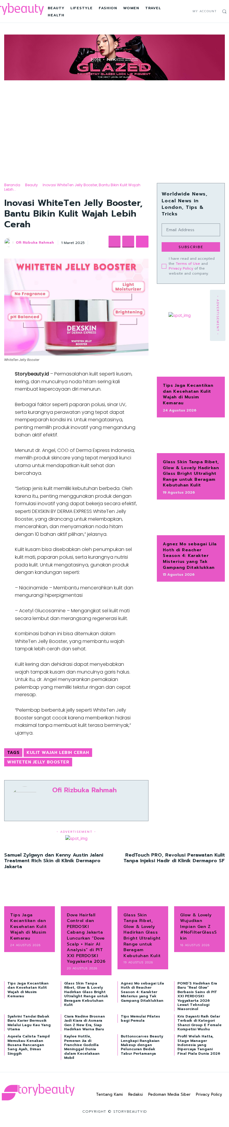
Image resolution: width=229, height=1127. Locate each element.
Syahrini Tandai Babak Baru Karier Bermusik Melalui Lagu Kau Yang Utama (29, 1023)
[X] (185, 11)
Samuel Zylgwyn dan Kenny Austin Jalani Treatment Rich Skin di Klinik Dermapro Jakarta (53, 860)
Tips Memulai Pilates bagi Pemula (140, 1018)
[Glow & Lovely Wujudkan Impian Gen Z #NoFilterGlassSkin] (199, 895)
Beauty (31, 184)
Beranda (12, 184)
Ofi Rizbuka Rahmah (35, 242)
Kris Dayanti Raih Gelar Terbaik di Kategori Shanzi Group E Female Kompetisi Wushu (199, 1023)
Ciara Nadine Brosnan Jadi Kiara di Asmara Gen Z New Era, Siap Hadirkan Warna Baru (84, 1023)
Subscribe (191, 247)
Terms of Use (188, 263)
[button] (224, 11)
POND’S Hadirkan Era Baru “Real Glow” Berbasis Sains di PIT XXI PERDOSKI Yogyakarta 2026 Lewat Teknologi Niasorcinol (197, 996)
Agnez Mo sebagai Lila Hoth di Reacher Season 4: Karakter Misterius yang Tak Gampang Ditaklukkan (190, 555)
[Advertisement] (114, 126)
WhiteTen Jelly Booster (38, 762)
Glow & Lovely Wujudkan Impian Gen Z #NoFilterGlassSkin (198, 926)
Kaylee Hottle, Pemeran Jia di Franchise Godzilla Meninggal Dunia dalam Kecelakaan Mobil (82, 1047)
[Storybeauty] (38, 1092)
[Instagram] (179, 11)
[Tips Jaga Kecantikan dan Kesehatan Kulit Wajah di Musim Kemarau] (191, 362)
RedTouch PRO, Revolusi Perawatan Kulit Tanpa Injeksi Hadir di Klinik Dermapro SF (174, 857)
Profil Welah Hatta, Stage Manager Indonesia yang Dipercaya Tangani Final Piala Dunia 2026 (198, 1045)
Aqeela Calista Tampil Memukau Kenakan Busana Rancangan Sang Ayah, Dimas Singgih (28, 1045)
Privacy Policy (181, 268)
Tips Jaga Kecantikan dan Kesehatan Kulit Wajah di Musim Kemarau (188, 394)
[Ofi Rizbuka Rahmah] (9, 242)
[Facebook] (172, 11)
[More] (142, 242)
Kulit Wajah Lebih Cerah (58, 752)
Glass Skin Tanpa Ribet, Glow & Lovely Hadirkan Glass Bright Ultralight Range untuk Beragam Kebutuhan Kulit (191, 473)
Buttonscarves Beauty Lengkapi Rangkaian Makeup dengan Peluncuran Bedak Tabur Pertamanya (142, 1045)
